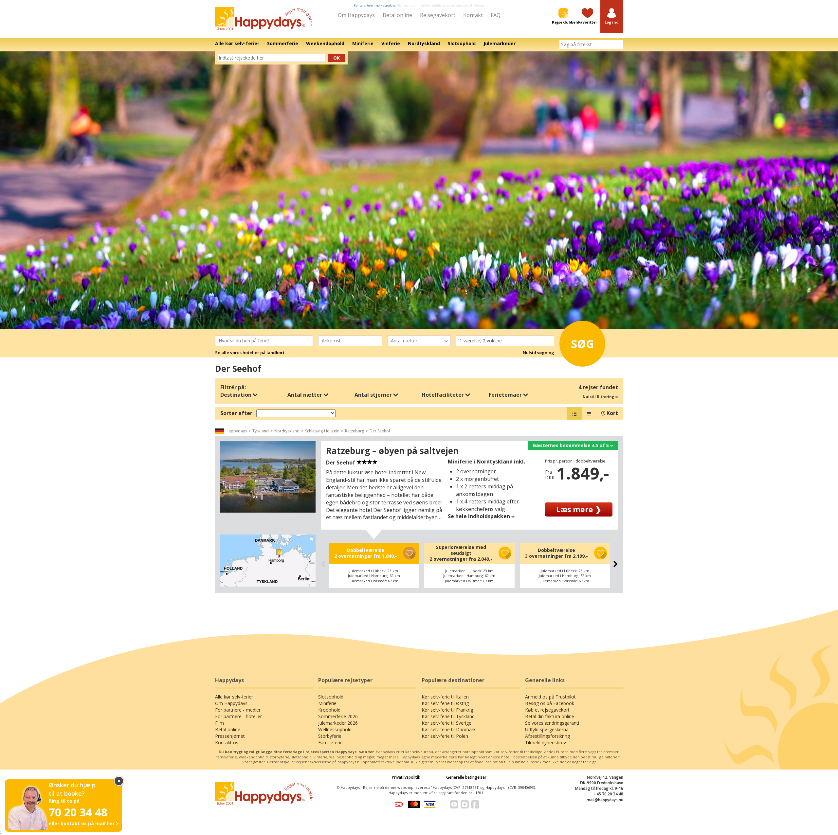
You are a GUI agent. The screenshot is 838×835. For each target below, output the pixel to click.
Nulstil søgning (538, 352)
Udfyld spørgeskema (547, 729)
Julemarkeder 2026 (338, 723)
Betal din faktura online (549, 716)
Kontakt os (226, 742)
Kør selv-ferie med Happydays (375, 5)
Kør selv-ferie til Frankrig (447, 710)
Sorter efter (236, 413)
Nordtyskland (287, 431)
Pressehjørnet (230, 736)
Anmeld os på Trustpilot (550, 697)
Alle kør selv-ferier (234, 697)
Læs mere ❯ (578, 509)
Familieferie (330, 742)
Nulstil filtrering (599, 396)
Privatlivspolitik (406, 777)
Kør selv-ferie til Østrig (445, 703)
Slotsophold (330, 697)
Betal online (397, 15)
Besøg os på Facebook (549, 703)
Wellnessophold (335, 729)
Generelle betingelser (466, 777)
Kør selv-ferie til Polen (445, 736)
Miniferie (327, 703)
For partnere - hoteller (238, 716)
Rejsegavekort (437, 15)
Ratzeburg (354, 431)
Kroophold (329, 710)
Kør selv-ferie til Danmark (449, 729)
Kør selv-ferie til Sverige (446, 723)
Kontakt (473, 15)
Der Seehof (380, 431)
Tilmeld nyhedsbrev (545, 742)
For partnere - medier (238, 710)
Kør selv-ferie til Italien (445, 697)
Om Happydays (356, 15)
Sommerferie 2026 (338, 716)
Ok (336, 58)
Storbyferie (329, 736)
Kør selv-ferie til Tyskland (448, 716)
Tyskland (260, 431)
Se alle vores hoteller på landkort (249, 352)
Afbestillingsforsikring (547, 736)
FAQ (496, 15)
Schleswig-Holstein (322, 431)
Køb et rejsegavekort (547, 710)
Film (219, 723)
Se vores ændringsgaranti (552, 723)
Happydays (236, 431)
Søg (582, 343)
